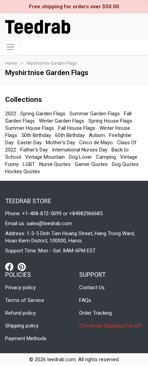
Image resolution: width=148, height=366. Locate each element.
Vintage (128, 157)
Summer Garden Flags (95, 114)
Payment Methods (25, 338)
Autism (97, 135)
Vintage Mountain (45, 157)
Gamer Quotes (91, 164)
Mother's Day (60, 142)
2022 (10, 114)
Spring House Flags (110, 121)
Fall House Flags (76, 128)
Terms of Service (24, 300)
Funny (12, 164)
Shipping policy (22, 326)
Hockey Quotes (22, 171)
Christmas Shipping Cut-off (110, 326)
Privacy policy (20, 287)
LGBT (29, 164)
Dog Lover (80, 157)
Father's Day (34, 150)
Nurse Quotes (55, 164)
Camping (106, 157)
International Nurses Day (79, 150)
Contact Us (92, 287)
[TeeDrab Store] (37, 26)
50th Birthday (36, 135)
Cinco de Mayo (96, 142)
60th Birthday (70, 135)
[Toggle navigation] (10, 47)
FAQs (85, 300)
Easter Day (30, 142)
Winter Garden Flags (61, 121)
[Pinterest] (22, 266)
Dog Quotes (125, 164)
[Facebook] (11, 266)
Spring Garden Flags (42, 114)
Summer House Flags (29, 128)
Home (11, 63)
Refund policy (20, 313)
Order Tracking (95, 313)
